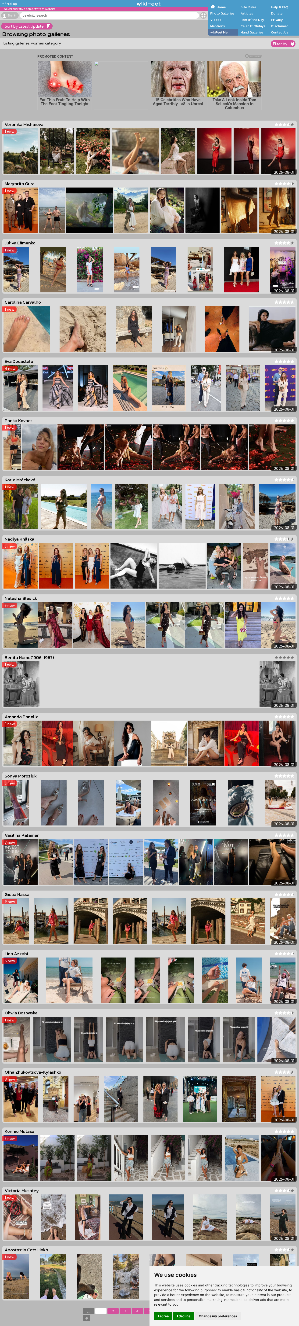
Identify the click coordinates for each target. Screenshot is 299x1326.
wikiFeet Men (219, 32)
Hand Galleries (252, 32)
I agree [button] (163, 1316)
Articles (247, 13)
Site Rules (248, 7)
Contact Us (279, 32)
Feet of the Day (252, 19)
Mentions (217, 26)
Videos (215, 19)
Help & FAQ (279, 7)
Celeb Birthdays (253, 26)
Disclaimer (279, 26)
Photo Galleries (222, 13)
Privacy (277, 19)
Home (221, 7)
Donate (276, 13)
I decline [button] (183, 1316)
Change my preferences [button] (218, 1316)
